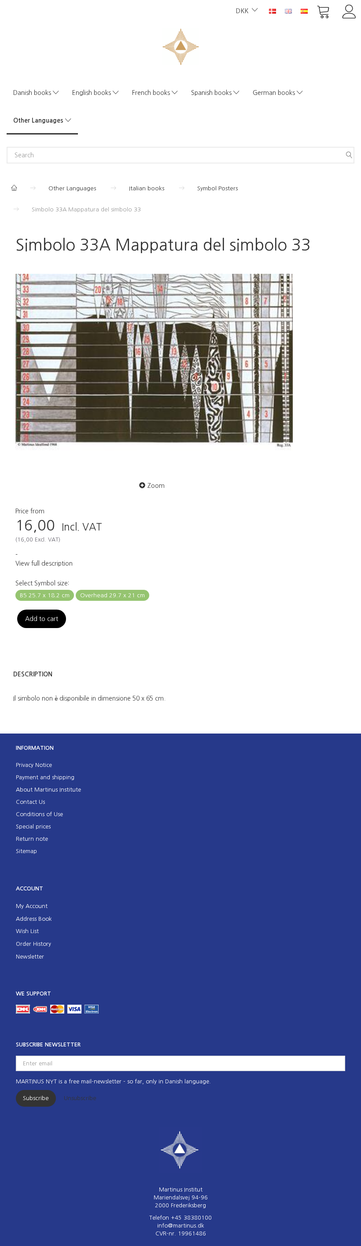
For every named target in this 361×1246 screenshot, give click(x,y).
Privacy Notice (34, 765)
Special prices (33, 826)
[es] (304, 10)
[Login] (349, 11)
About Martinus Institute (48, 789)
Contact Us (30, 802)
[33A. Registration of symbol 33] (154, 365)
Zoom (156, 486)
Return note (32, 839)
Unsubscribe (80, 1098)
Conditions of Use (39, 814)
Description (32, 674)
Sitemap (26, 851)
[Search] (349, 155)
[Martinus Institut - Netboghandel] (180, 46)
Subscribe (36, 1098)
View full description (44, 563)
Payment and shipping (45, 777)
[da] (272, 10)
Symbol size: (42, 583)
